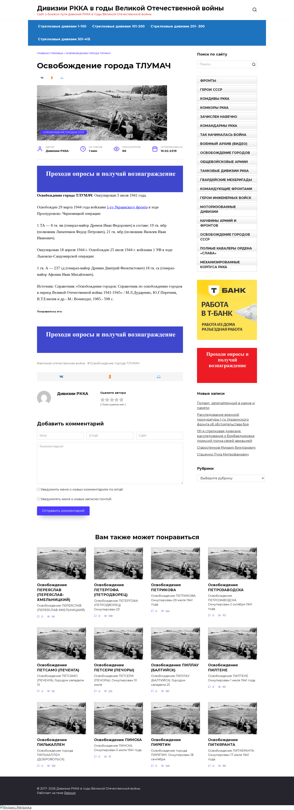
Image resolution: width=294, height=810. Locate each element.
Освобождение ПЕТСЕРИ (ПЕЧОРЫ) (114, 667)
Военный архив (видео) (223, 144)
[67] (110, 350)
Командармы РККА (218, 126)
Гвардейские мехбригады (226, 180)
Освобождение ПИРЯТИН (166, 742)
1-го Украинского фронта (127, 207)
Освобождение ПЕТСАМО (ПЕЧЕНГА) (58, 667)
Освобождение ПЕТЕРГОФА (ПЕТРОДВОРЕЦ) (111, 590)
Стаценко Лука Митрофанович (223, 454)
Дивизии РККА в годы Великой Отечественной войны (130, 8)
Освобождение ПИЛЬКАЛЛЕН (52, 742)
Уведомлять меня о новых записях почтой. (76, 499)
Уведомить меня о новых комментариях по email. (81, 489)
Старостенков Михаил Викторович (226, 447)
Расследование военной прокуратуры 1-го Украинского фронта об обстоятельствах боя (223, 419)
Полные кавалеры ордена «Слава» (226, 250)
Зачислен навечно (218, 117)
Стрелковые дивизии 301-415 (64, 39)
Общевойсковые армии (224, 162)
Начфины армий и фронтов (218, 223)
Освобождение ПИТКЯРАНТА (223, 742)
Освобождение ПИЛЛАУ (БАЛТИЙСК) (175, 667)
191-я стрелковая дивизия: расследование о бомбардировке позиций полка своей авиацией (226, 436)
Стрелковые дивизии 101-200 (118, 26)
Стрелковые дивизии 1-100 (62, 26)
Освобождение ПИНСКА (118, 740)
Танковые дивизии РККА (224, 171)
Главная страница (50, 53)
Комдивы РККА (214, 99)
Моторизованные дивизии (218, 209)
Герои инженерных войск (225, 198)
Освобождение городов (225, 153)
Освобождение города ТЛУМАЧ (115, 363)
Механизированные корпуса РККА (220, 264)
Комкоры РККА (214, 108)
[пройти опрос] (110, 189)
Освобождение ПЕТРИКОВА (166, 587)
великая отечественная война (62, 363)
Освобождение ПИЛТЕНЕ (223, 667)
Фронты (208, 81)
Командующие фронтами (226, 189)
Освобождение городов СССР (63, 132)
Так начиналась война (223, 135)
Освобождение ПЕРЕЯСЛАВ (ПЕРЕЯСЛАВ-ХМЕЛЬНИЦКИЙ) (53, 592)
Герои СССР (211, 90)
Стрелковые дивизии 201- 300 (178, 26)
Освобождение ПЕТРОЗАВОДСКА (226, 587)
